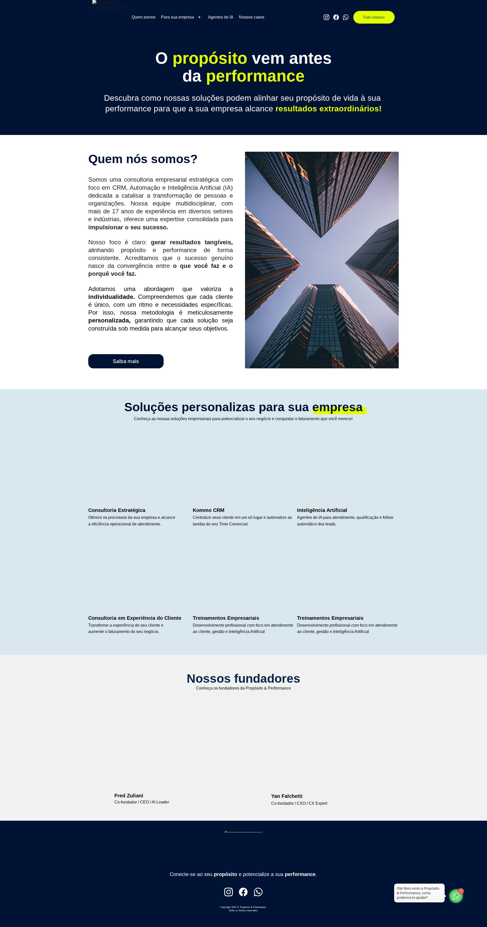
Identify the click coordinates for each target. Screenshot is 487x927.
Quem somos (143, 17)
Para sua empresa (177, 17)
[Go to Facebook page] (338, 17)
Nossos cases (251, 17)
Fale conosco (374, 17)
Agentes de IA (220, 17)
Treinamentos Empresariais (330, 618)
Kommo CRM (208, 510)
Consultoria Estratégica (116, 510)
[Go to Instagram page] (328, 17)
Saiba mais (126, 361)
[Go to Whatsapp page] (346, 17)
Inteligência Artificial (322, 510)
